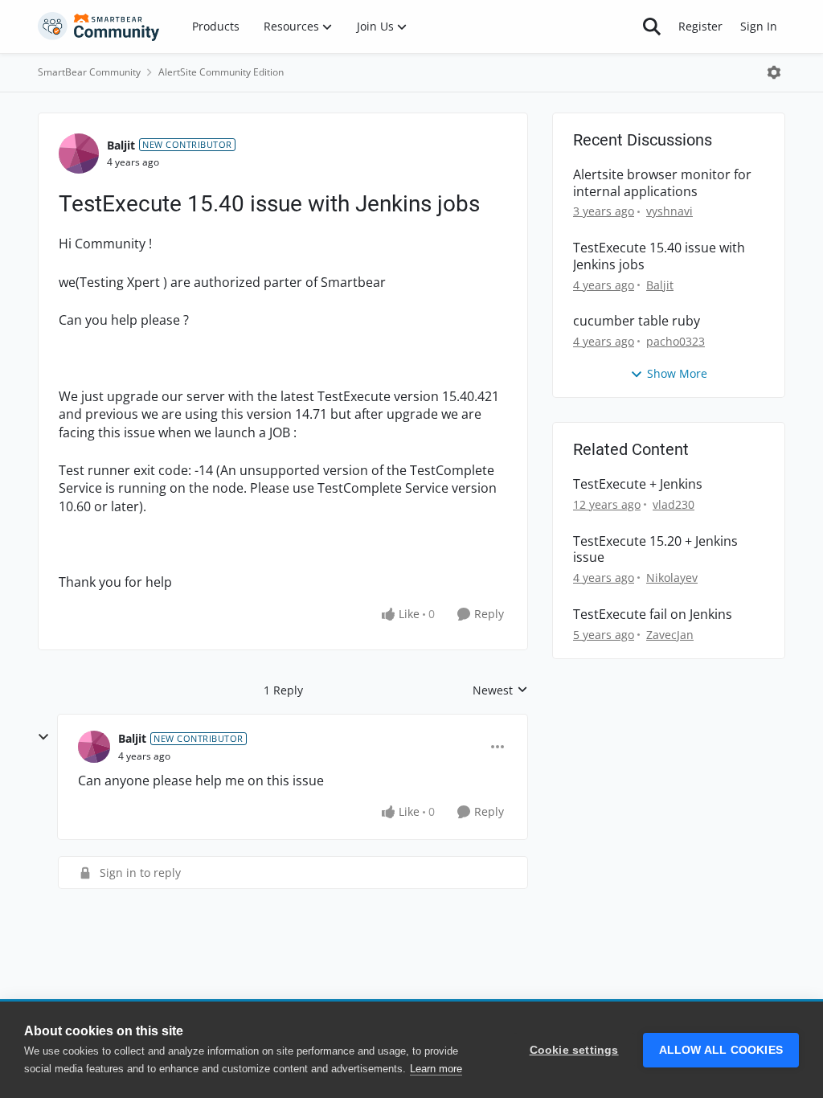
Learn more (436, 1069)
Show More (677, 373)
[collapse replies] (43, 737)
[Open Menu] (774, 72)
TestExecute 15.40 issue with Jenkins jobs (659, 256)
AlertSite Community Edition (221, 72)
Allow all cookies (721, 1050)
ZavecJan (670, 634)
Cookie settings (574, 1050)
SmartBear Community (89, 72)
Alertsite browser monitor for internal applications (662, 183)
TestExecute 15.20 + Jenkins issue (655, 550)
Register (700, 26)
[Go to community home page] (99, 26)
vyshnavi (669, 211)
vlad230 (673, 504)
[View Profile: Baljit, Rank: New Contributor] (79, 153)
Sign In (758, 26)
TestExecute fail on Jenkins (652, 614)
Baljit (121, 145)
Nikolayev (672, 577)
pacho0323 (675, 341)
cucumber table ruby (636, 321)
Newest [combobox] (500, 690)
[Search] (651, 26)
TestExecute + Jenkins (637, 484)
